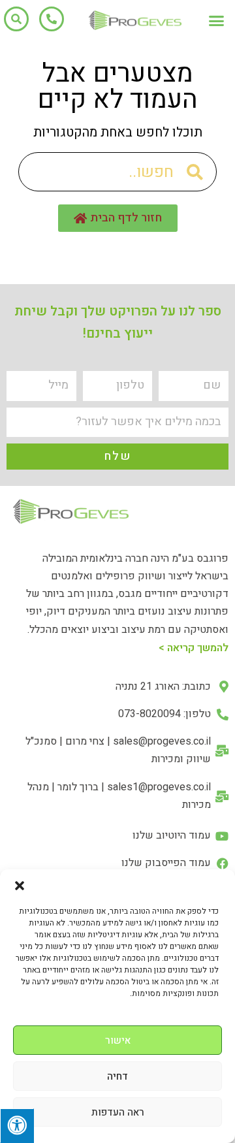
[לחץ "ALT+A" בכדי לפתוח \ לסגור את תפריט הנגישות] (17, 1125)
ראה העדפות (117, 1112)
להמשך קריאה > (193, 648)
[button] (19, 885)
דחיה (117, 1076)
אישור (118, 1040)
